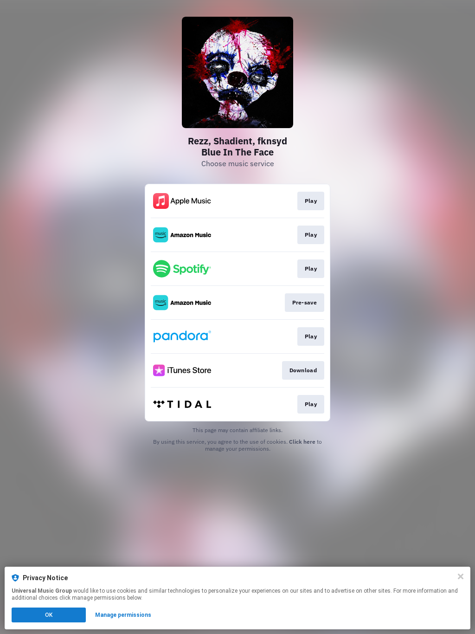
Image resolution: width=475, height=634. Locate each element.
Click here (302, 441)
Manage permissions (123, 615)
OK (48, 615)
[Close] (460, 576)
